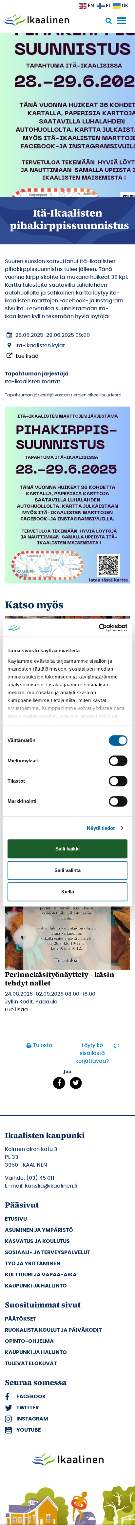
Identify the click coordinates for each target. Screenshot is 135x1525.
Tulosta (42, 1045)
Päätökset (20, 1319)
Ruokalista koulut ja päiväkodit (53, 1330)
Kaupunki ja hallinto (36, 1285)
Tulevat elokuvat (31, 1363)
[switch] (118, 760)
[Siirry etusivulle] (36, 20)
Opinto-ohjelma (29, 1341)
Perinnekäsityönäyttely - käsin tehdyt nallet (59, 978)
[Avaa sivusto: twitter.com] (76, 1083)
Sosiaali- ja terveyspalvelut (47, 1252)
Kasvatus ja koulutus (37, 1241)
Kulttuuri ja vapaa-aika (41, 1274)
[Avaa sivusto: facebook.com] (59, 1083)
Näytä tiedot (101, 828)
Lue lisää (27, 356)
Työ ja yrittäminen (32, 1263)
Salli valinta (67, 870)
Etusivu (16, 1219)
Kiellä (67, 891)
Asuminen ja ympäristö (39, 1230)
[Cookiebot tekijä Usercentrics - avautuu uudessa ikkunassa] (98, 627)
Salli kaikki (67, 848)
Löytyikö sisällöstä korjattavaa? (92, 1053)
